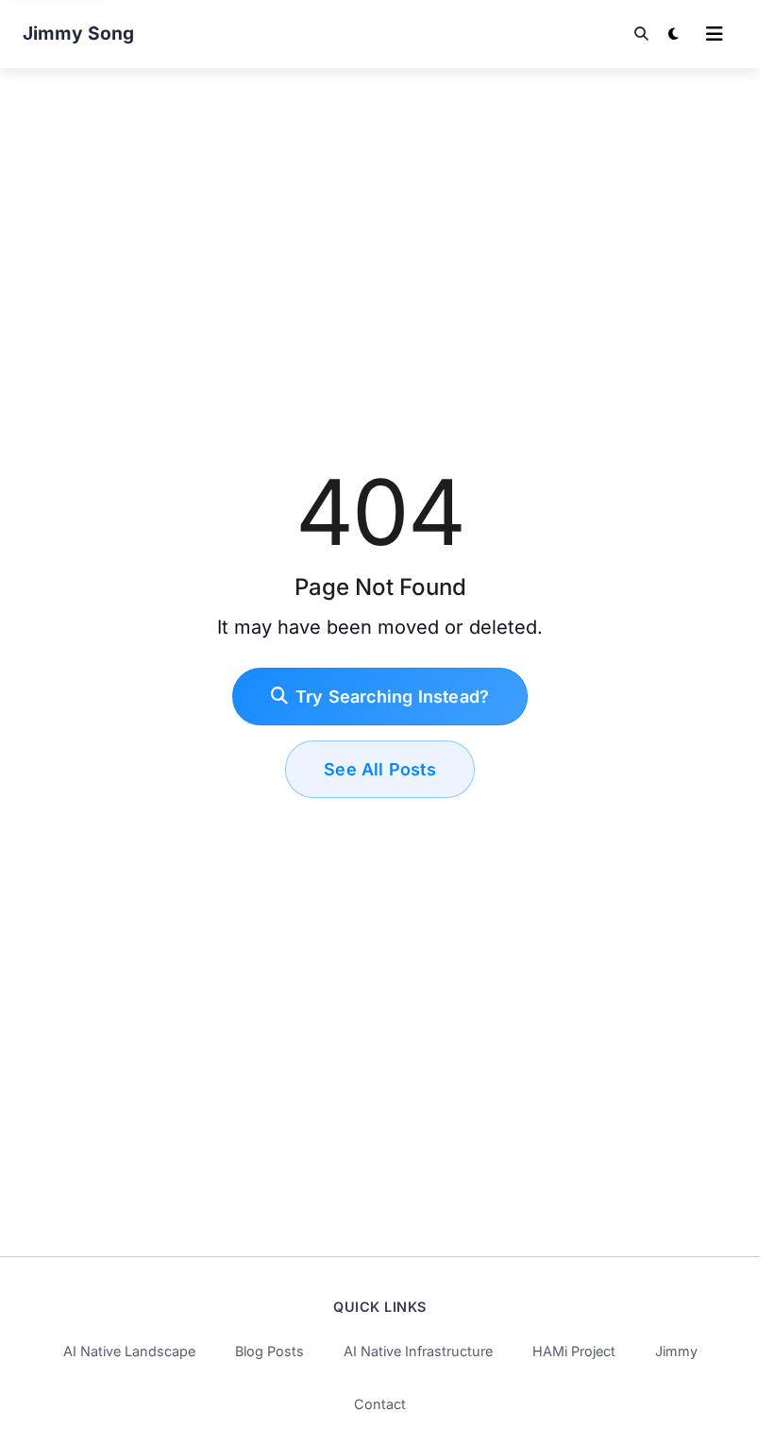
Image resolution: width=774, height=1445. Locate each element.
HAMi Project (573, 1351)
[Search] (641, 34)
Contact (380, 1404)
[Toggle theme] (673, 34)
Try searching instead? (392, 696)
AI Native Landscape (129, 1351)
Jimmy (676, 1351)
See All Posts (380, 769)
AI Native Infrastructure (418, 1351)
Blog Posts (269, 1351)
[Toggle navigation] (714, 34)
